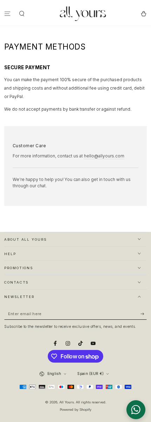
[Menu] (7, 13)
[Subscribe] (143, 314)
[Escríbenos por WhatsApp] (135, 409)
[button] (22, 13)
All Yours (66, 402)
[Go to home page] (83, 13)
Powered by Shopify (75, 409)
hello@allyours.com (104, 155)
